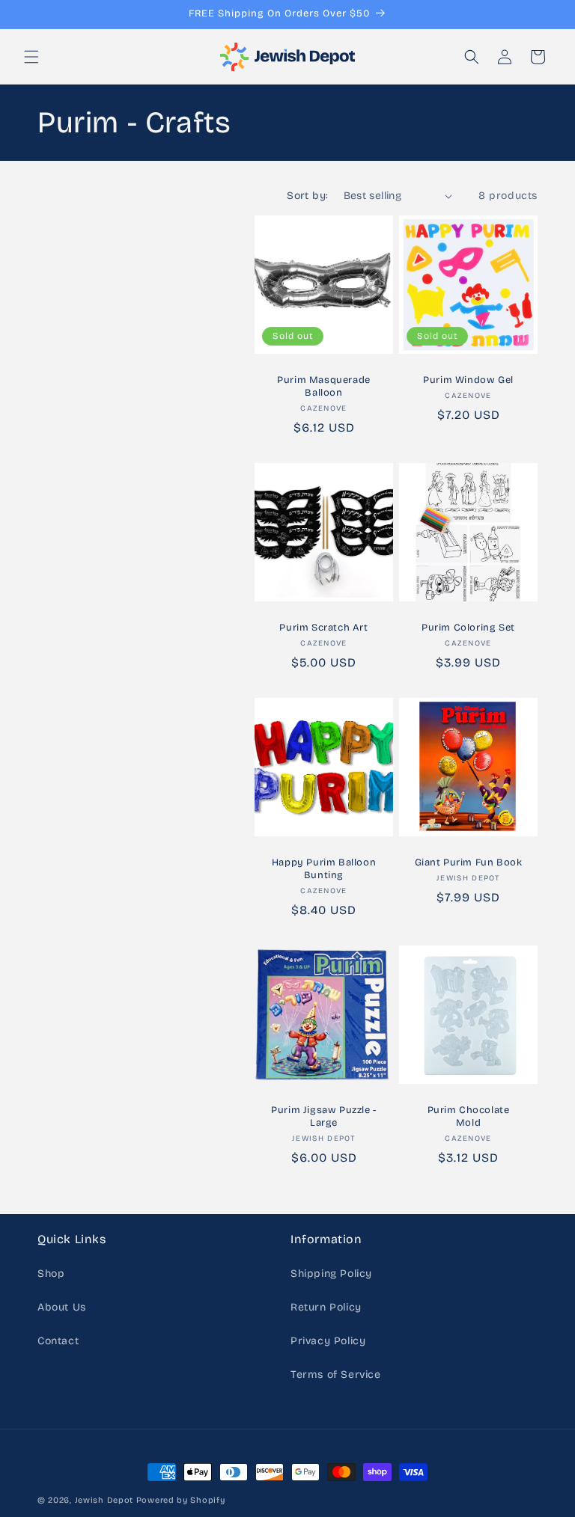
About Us (61, 1307)
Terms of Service (335, 1374)
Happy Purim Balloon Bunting (324, 868)
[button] (31, 56)
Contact (58, 1340)
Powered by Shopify (180, 1500)
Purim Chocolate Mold (469, 1116)
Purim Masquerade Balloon (324, 386)
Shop (50, 1273)
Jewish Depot (104, 1500)
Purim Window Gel (468, 380)
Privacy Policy (327, 1340)
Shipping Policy (331, 1273)
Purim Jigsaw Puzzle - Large (324, 1116)
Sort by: (307, 195)
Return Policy (326, 1307)
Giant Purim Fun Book (469, 862)
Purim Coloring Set (468, 628)
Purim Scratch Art (323, 628)
